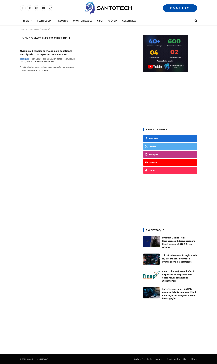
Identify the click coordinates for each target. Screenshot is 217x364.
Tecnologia (44, 20)
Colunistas (129, 20)
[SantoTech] (108, 8)
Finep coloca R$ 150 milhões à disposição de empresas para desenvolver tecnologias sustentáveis (178, 276)
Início (136, 359)
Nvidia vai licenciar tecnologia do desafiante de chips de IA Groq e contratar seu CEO (46, 52)
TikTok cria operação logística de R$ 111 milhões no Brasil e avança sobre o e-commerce (179, 258)
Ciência (112, 20)
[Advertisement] (170, 100)
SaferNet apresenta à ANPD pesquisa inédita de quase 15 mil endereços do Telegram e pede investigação (179, 294)
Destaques (24, 59)
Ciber (100, 20)
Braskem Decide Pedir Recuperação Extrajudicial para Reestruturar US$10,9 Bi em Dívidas (178, 242)
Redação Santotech (55, 59)
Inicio (25, 20)
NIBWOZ (44, 359)
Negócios (62, 20)
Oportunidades (82, 20)
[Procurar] (195, 20)
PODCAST (180, 8)
